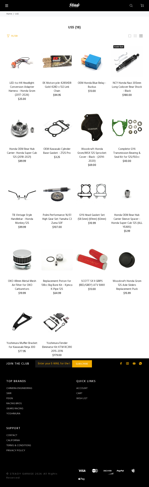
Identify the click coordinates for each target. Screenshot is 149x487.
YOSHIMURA (13, 414)
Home (9, 14)
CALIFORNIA (13, 440)
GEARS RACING (14, 408)
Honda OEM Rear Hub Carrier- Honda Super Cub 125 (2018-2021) (22, 153)
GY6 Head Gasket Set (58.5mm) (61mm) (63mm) (92, 217)
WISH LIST (81, 398)
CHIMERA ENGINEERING (19, 388)
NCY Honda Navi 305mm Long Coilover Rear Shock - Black (127, 87)
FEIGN (9, 398)
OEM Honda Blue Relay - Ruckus (92, 85)
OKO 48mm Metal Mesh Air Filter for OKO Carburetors (22, 285)
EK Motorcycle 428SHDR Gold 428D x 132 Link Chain (57, 87)
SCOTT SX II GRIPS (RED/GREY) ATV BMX (92, 283)
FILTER (14, 36)
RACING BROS (14, 403)
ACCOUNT (82, 388)
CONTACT (11, 435)
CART (79, 393)
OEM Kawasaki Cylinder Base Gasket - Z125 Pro (57, 151)
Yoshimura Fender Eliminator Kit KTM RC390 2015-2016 (57, 347)
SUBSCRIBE (82, 364)
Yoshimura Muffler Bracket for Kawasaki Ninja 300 (22, 345)
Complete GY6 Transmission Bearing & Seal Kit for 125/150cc (127, 153)
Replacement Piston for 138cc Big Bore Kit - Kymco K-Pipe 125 (57, 285)
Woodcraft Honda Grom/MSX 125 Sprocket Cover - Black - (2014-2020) (91, 155)
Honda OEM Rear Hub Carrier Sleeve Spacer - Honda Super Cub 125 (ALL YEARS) (126, 221)
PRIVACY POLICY (15, 450)
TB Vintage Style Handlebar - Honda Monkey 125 (22, 219)
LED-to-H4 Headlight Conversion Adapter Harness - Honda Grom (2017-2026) (22, 89)
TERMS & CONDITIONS (18, 445)
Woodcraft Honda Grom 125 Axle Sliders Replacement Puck (127, 285)
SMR (8, 393)
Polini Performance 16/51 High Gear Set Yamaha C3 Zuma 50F (57, 219)
